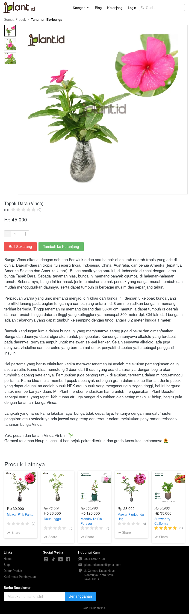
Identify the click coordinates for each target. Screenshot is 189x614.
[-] (46, 559)
